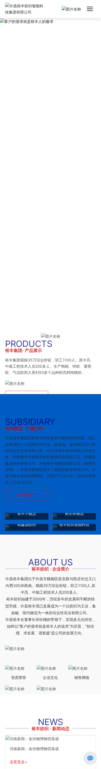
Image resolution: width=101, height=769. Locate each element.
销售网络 (81, 662)
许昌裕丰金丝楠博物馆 (50, 520)
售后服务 (18, 683)
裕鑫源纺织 (26, 509)
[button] (47, 304)
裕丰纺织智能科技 (74, 509)
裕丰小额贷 (26, 498)
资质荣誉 (18, 662)
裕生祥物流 (74, 498)
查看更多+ (18, 746)
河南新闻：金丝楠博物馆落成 (34, 733)
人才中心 (50, 683)
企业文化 (50, 662)
